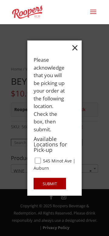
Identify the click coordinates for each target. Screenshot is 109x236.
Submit (50, 183)
